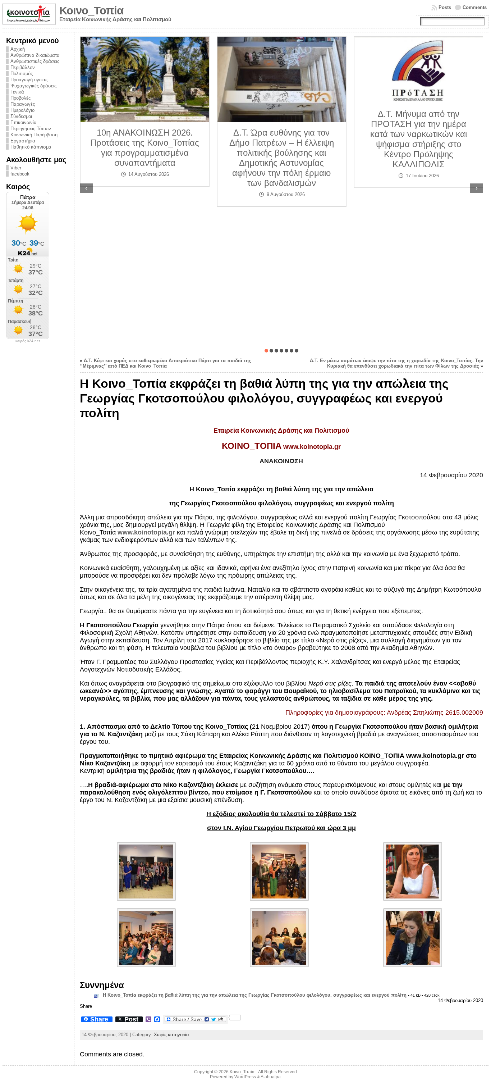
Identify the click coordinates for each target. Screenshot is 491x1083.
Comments (475, 7)
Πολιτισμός (21, 73)
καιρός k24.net (27, 341)
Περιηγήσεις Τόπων (30, 128)
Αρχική (17, 49)
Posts (445, 7)
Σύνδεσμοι (21, 116)
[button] (266, 350)
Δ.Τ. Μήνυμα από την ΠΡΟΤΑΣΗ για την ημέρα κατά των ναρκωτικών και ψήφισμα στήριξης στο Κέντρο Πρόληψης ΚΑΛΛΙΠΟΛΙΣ (281, 139)
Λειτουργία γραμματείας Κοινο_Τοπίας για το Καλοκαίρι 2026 (418, 185)
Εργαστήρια (22, 141)
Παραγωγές (22, 104)
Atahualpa (271, 1076)
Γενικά (17, 92)
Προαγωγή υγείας (28, 79)
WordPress (245, 1076)
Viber (15, 167)
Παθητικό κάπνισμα (30, 147)
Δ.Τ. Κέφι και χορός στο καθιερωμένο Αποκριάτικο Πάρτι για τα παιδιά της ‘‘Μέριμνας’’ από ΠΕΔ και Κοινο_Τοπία (165, 363)
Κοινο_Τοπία (91, 10)
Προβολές (20, 98)
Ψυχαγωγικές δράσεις (33, 85)
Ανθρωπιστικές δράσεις (34, 61)
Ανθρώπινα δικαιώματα (35, 55)
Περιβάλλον (22, 67)
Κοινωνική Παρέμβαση (34, 134)
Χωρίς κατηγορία (171, 1034)
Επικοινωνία (23, 122)
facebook (19, 174)
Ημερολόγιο (22, 110)
